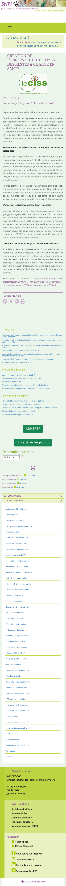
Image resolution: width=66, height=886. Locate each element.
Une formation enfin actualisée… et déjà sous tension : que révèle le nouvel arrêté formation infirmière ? (31, 355)
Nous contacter (19, 813)
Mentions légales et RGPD (25, 826)
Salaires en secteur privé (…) (17, 711)
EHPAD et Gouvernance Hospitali (18, 590)
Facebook (30, 476)
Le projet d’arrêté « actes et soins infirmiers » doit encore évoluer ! (28, 359)
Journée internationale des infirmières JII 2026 (20, 351)
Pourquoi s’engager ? (22, 822)
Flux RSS (20, 487)
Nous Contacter (21, 771)
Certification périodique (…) (16, 538)
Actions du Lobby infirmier (16, 509)
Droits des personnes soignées (17, 578)
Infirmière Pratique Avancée (16, 636)
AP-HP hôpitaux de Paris (15, 520)
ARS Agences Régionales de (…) (18, 526)
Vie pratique (10, 751)
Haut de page (21, 841)
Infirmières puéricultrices (15, 641)
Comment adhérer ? (22, 817)
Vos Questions (20, 804)
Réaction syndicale (13, 676)
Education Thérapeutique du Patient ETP (18, 415)
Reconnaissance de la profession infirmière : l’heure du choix (25, 388)
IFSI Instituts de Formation (15, 624)
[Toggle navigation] (9, 28)
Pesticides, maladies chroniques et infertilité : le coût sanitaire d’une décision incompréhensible (32, 336)
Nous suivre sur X (25, 859)
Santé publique (11, 734)
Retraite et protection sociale (17, 693)
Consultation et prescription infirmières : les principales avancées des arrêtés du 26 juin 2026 (32, 341)
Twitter (22, 480)
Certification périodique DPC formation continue (21, 404)
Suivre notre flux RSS (26, 871)
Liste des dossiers (13, 500)
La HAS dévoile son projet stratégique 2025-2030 (22, 378)
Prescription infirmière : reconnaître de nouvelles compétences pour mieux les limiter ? (32, 346)
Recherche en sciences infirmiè (18, 682)
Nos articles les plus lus (33, 443)
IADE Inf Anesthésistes (14, 613)
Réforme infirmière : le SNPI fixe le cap (17, 363)
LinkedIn (23, 484)
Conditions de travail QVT (15, 555)
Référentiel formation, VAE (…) (18, 688)
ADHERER (33, 429)
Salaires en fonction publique (17, 705)
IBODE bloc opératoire (14, 618)
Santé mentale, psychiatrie (16, 728)
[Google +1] (17, 302)
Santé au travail (11, 716)
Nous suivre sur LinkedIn (28, 865)
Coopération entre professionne (17, 561)
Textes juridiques (12, 739)
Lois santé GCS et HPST (15, 653)
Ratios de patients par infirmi (17, 670)
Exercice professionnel (14, 601)
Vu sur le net (10, 757)
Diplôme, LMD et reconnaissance (18, 572)
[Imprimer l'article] (23, 302)
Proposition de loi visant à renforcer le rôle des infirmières (25, 385)
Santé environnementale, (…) (17, 722)
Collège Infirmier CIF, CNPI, (16, 543)
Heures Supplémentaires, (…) (17, 607)
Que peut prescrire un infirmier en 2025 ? (18, 375)
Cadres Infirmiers (12, 532)
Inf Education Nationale (14, 630)
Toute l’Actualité (12, 496)
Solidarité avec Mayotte (11, 382)
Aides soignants (11, 515)
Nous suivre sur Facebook (29, 853)
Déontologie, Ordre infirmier (16, 567)
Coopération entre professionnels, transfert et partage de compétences (30, 408)
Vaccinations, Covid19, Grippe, (17, 745)
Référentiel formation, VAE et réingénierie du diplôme (23, 401)
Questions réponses (13, 664)
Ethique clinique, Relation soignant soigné (18, 411)
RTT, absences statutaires (15, 699)
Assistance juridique (22, 809)
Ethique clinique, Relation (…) (17, 595)
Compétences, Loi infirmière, (17, 549)
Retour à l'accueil (24, 846)
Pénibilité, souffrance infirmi (16, 659)
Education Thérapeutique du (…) (18, 584)
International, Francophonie (16, 647)
